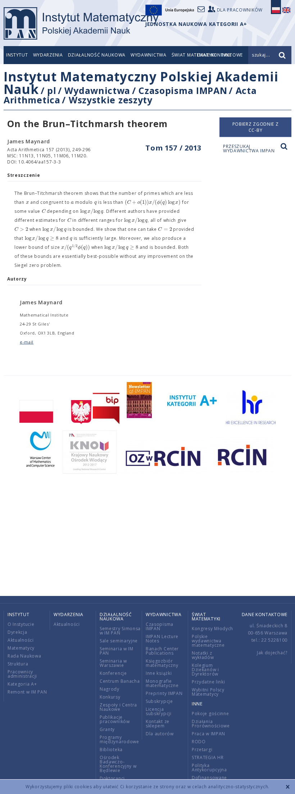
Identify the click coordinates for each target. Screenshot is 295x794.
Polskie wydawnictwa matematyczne (208, 640)
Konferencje (113, 673)
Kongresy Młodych (212, 628)
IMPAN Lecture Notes (162, 638)
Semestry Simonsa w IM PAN (120, 630)
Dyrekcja (17, 632)
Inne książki (159, 673)
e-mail (26, 342)
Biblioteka (111, 749)
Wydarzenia (48, 55)
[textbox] (27, 202)
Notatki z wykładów (203, 655)
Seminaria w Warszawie (113, 663)
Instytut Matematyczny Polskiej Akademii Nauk (141, 83)
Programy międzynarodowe (119, 739)
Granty (107, 729)
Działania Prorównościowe (211, 723)
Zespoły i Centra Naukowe (118, 707)
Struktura (18, 664)
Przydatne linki (208, 682)
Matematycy (21, 648)
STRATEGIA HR (207, 757)
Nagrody (109, 689)
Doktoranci (112, 778)
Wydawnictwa (149, 55)
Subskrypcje (159, 701)
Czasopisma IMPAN (183, 90)
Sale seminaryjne (119, 641)
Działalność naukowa (97, 55)
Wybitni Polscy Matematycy (208, 692)
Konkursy (110, 697)
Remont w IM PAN (27, 692)
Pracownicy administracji (22, 674)
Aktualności (21, 640)
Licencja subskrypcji (159, 711)
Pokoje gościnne (210, 713)
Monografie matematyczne (162, 683)
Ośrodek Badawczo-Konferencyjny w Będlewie (118, 763)
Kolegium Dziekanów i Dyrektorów (205, 669)
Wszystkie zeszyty (111, 100)
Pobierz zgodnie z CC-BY (255, 127)
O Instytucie (21, 624)
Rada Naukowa (24, 656)
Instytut (17, 55)
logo (81, 23)
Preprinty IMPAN (164, 693)
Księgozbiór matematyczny (162, 663)
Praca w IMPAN (208, 734)
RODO (199, 742)
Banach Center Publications (162, 651)
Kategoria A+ (22, 684)
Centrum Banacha (120, 681)
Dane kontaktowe (265, 614)
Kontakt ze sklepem (157, 723)
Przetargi (202, 749)
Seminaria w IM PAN (116, 651)
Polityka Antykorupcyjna (209, 767)
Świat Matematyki (206, 616)
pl (51, 90)
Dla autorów (160, 734)
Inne (197, 704)
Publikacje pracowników (115, 719)
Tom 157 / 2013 (173, 148)
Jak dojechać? (272, 653)
